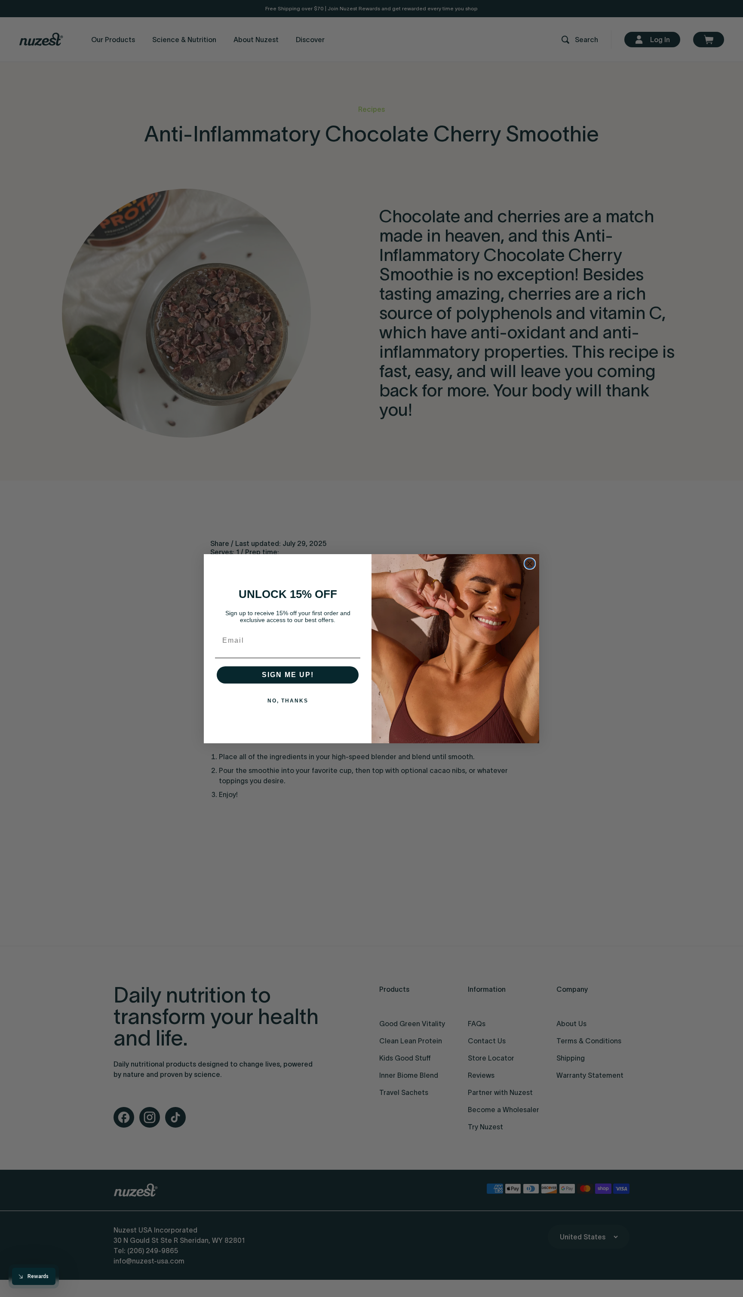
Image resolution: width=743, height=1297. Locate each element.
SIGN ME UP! (288, 674)
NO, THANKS (287, 701)
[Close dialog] (530, 563)
